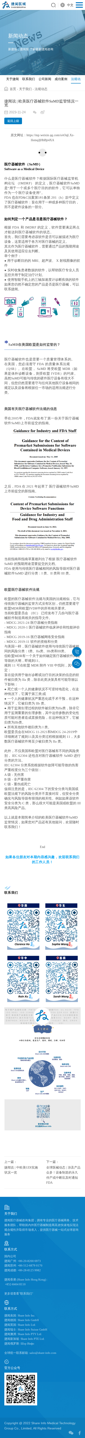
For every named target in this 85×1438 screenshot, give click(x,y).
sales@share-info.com (42, 1353)
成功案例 (61, 79)
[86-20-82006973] (77, 652)
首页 (13, 89)
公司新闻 (45, 79)
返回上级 (13, 121)
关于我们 (25, 89)
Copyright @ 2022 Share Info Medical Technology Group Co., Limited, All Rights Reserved (39, 1425)
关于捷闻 (12, 79)
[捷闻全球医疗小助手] (77, 663)
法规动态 (77, 79)
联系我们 (28, 79)
